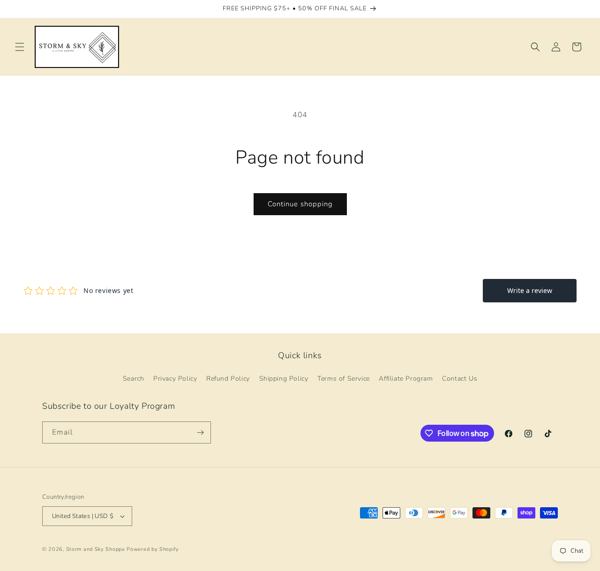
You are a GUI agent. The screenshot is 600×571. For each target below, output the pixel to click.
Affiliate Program (406, 378)
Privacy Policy (175, 378)
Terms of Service (343, 378)
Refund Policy (228, 378)
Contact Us (459, 378)
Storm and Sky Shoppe (95, 549)
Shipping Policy (283, 378)
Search (133, 378)
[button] (19, 47)
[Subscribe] (200, 432)
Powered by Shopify (153, 549)
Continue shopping (300, 204)
